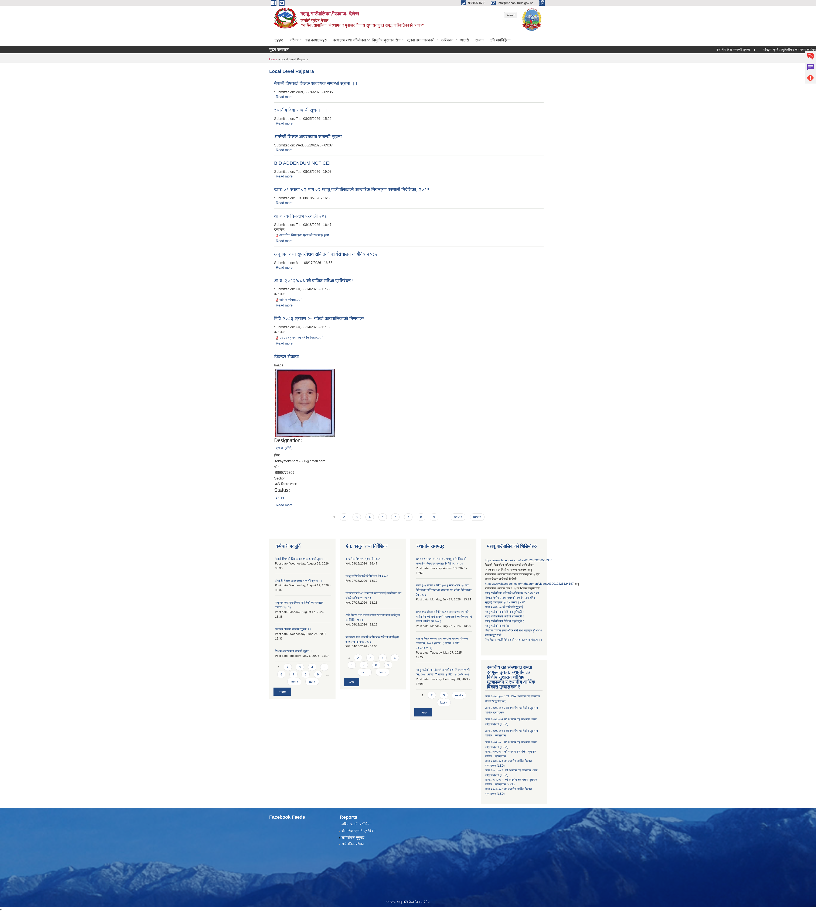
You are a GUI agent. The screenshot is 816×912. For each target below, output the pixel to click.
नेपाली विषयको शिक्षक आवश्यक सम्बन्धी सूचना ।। (316, 83)
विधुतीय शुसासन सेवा (386, 40)
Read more (284, 97)
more (282, 691)
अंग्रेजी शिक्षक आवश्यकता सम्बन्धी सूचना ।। (311, 136)
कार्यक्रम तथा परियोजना (349, 40)
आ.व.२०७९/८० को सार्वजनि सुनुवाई (504, 607)
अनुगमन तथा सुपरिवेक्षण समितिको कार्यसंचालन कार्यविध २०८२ (326, 254)
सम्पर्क (479, 40)
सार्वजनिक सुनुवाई (352, 837)
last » (477, 517)
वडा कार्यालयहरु (316, 40)
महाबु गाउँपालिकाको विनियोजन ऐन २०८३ (367, 576)
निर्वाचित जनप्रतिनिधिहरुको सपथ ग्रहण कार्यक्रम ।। (513, 639)
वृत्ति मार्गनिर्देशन (500, 40)
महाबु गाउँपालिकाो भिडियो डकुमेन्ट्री (504, 611)
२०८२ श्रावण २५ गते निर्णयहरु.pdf (300, 337)
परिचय (294, 40)
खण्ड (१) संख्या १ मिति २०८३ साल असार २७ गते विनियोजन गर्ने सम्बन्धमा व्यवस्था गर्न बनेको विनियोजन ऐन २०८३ (444, 590)
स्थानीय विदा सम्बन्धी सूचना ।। (709, 49)
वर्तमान (280, 498)
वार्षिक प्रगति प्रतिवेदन (356, 824)
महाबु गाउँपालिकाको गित (497, 625)
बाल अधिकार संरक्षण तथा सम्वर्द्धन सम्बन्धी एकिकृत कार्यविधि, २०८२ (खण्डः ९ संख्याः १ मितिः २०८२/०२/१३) (442, 643)
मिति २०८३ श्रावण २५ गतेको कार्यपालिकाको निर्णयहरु (319, 318)
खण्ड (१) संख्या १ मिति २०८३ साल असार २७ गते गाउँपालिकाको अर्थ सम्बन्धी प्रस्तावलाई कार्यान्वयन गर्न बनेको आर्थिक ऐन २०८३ (444, 616)
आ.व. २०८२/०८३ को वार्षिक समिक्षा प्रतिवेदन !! (314, 280)
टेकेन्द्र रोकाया (286, 356)
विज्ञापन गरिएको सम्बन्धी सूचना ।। (293, 629)
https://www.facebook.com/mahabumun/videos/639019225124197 (529, 583)
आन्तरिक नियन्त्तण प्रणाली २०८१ (302, 216)
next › (458, 517)
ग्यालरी (464, 40)
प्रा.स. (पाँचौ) (284, 448)
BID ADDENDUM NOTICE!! (303, 163)
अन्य (351, 682)
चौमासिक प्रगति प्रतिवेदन (358, 831)
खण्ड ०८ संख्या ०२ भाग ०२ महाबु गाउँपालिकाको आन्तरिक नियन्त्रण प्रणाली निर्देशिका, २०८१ (352, 189)
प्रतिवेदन (447, 40)
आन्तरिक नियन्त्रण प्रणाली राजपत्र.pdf (304, 235)
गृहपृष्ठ (279, 40)
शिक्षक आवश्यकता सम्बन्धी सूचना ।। (294, 651)
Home (273, 59)
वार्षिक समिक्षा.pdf (290, 299)
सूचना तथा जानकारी (420, 40)
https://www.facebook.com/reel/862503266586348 (518, 560)
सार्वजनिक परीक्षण (352, 844)
